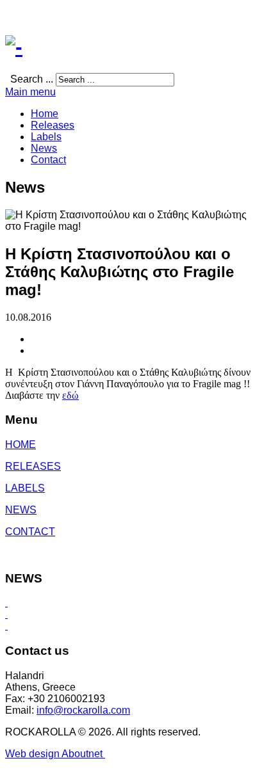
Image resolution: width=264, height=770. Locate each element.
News (44, 148)
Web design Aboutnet (55, 753)
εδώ (70, 395)
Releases (52, 125)
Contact (48, 159)
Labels (46, 136)
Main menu (30, 91)
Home (44, 113)
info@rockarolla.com (83, 710)
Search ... (31, 79)
